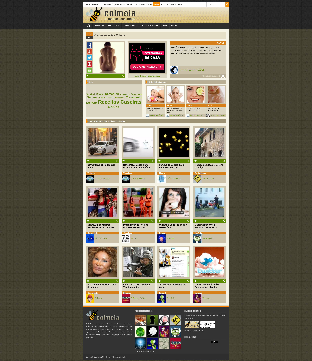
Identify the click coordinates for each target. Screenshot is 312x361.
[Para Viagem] (175, 325)
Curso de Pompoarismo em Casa (147, 76)
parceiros (150, 351)
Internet (129, 4)
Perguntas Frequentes (150, 25)
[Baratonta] (164, 337)
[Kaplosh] (140, 325)
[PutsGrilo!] (152, 348)
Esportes (115, 4)
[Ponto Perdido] (152, 325)
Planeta (149, 4)
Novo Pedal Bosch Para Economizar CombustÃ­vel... (137, 166)
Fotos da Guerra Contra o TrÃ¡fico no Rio (136, 285)
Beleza (87, 4)
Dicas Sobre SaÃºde (192, 70)
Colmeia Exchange (131, 25)
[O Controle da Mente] (140, 348)
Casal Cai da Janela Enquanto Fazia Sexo (206, 226)
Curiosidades (106, 4)
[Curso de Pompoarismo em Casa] (147, 72)
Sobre (165, 25)
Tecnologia (164, 4)
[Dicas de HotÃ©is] (164, 325)
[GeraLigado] (175, 337)
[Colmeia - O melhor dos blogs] (94, 22)
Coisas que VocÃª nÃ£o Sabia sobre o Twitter (207, 285)
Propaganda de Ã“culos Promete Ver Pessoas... (135, 226)
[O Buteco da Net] (175, 348)
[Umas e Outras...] (164, 348)
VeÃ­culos (173, 4)
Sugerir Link (99, 25)
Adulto (180, 4)
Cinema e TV (95, 4)
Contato (174, 25)
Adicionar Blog (114, 25)
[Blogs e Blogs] (140, 337)
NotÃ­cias (142, 4)
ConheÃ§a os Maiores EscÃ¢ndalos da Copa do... (101, 226)
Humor (122, 4)
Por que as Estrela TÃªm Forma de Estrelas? (172, 166)
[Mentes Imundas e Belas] (152, 337)
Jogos (135, 4)
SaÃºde (156, 4)
